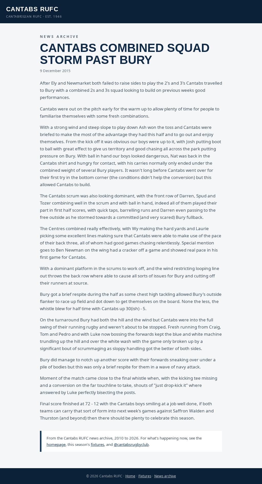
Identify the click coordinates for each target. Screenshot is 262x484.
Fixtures (144, 476)
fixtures (97, 444)
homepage (56, 444)
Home (130, 476)
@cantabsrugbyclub (131, 444)
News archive (165, 476)
